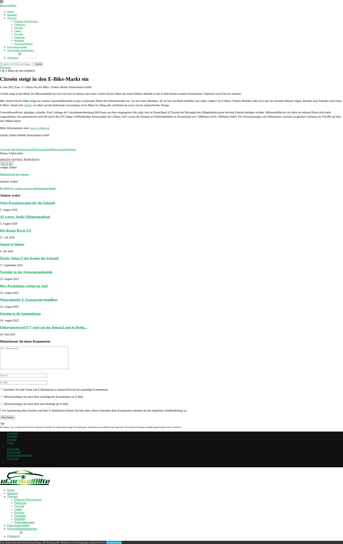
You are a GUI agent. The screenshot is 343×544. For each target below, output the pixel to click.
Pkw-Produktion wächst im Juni (24, 286)
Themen (12, 18)
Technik (18, 27)
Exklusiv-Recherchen (26, 21)
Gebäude (19, 37)
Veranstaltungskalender (20, 50)
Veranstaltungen (23, 43)
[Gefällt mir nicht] (10, 163)
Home (10, 11)
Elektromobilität (42, 149)
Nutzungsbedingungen (20, 455)
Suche (38, 64)
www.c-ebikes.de (39, 128)
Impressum (13, 448)
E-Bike (12, 149)
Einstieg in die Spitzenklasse (20, 314)
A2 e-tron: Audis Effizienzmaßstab (25, 217)
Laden (17, 30)
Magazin (12, 14)
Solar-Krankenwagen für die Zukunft (27, 203)
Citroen (4, 149)
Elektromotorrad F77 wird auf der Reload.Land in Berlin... (43, 327)
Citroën (28, 105)
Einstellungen (114, 542)
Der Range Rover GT (15, 230)
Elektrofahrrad (24, 149)
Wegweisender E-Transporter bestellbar (29, 300)
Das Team (13, 458)
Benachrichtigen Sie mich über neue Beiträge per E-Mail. (36, 403)
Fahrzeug (19, 24)
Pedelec (72, 149)
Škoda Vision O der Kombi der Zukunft (29, 258)
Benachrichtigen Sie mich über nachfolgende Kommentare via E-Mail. (44, 396)
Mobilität (19, 40)
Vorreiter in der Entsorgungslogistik (26, 272)
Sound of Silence (12, 244)
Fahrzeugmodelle (17, 47)
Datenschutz (14, 452)
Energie (18, 34)
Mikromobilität (59, 149)
